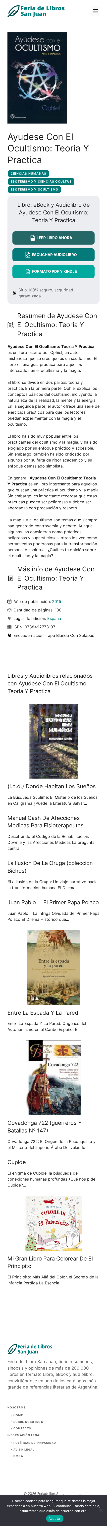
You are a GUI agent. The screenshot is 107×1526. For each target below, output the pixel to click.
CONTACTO (22, 1428)
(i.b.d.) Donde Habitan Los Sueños (51, 786)
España (54, 618)
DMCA (18, 1456)
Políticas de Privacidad (34, 1443)
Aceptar (55, 1519)
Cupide (16, 1162)
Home (18, 1415)
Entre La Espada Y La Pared (42, 1012)
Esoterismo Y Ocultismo (34, 189)
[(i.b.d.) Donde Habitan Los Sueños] (53, 775)
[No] (100, 1510)
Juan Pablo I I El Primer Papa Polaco (53, 902)
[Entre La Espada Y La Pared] (53, 1001)
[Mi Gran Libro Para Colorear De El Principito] (53, 1247)
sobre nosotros (28, 1422)
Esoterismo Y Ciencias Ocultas (41, 181)
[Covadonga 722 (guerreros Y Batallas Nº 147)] (53, 1112)
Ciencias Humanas (28, 173)
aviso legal (23, 1449)
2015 (56, 601)
